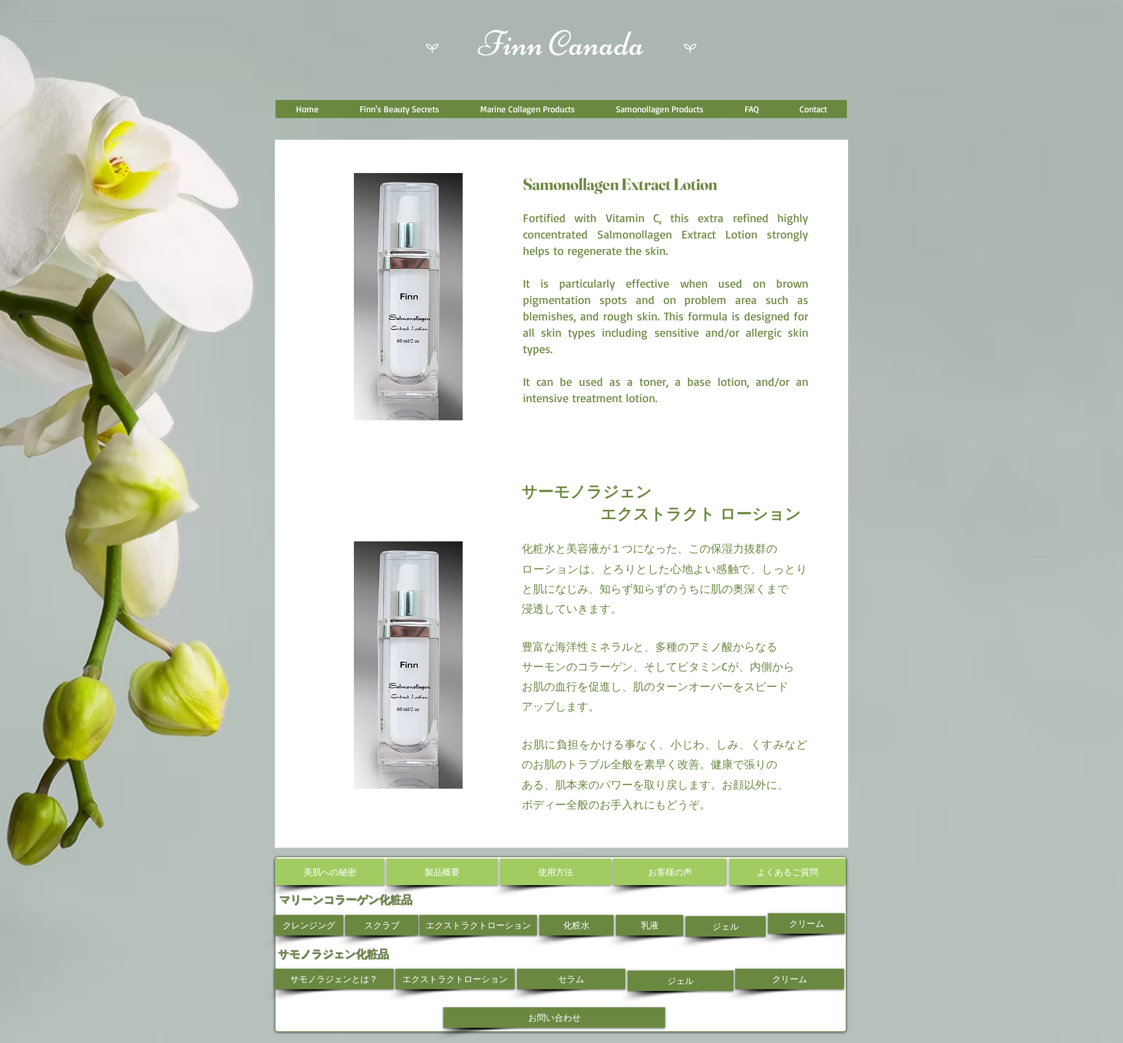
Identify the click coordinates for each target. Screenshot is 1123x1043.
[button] (399, 109)
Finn (510, 43)
